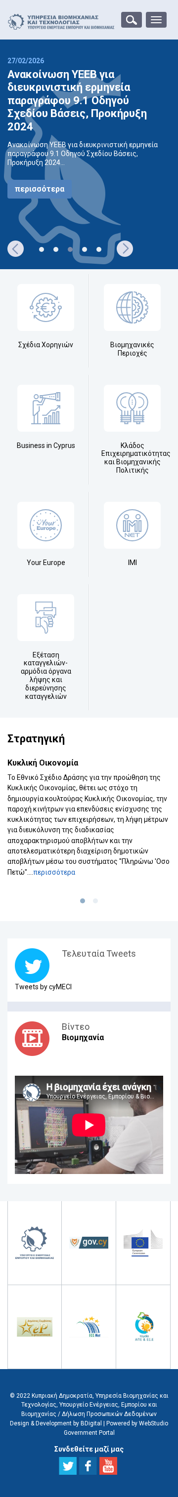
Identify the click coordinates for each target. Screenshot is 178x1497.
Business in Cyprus (46, 445)
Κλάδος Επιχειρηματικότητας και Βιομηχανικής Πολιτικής (136, 458)
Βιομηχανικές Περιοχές (132, 349)
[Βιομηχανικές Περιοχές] (132, 307)
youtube (108, 1466)
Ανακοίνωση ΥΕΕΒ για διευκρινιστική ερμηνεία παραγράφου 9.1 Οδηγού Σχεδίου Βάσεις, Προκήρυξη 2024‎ (77, 100)
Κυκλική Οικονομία (42, 763)
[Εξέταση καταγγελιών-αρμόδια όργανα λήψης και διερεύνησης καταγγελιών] (46, 618)
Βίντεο (75, 1026)
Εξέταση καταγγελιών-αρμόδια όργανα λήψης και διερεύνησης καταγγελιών (46, 675)
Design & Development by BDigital (56, 1423)
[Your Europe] (46, 525)
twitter (68, 1466)
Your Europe (46, 562)
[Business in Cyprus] (46, 408)
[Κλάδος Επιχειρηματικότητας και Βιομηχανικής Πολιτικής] (132, 408)
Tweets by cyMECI (43, 987)
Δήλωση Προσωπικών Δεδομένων (109, 1414)
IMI (132, 562)
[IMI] (132, 525)
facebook (88, 1466)
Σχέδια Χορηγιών (45, 345)
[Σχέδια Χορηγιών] (46, 307)
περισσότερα (39, 189)
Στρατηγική (36, 738)
